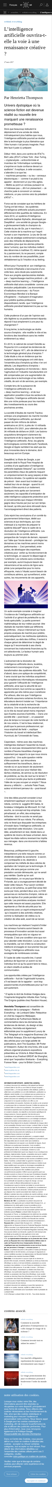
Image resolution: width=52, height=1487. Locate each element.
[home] (4, 12)
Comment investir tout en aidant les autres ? (32, 1341)
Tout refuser (11, 1474)
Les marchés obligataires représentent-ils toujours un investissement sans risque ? (33, 1361)
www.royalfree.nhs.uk (12, 1070)
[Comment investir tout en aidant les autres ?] (11, 1343)
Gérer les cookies (38, 1474)
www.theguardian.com (12, 1067)
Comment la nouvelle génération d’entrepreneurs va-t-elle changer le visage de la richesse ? (34, 1327)
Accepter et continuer (36, 1481)
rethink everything (29, 12)
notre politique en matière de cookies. (30, 1456)
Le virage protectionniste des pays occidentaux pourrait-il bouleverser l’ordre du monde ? (34, 1380)
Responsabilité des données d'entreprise (22, 1433)
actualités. (15, 12)
